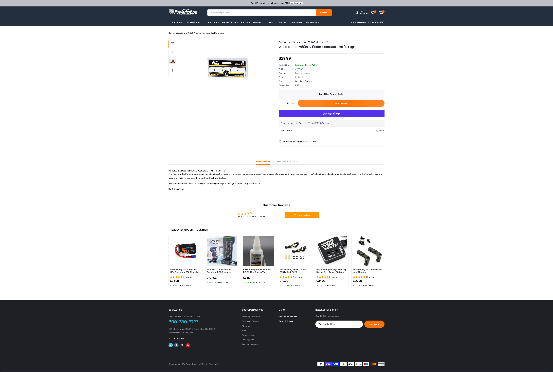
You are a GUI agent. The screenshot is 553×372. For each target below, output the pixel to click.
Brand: (282, 81)
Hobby (358, 22)
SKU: (281, 69)
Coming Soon (312, 22)
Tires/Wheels (194, 22)
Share (382, 130)
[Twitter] (170, 345)
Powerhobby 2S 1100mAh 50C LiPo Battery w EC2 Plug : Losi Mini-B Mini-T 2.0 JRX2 (185, 270)
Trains (270, 22)
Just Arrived (297, 22)
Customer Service (250, 321)
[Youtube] (188, 345)
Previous (168, 262)
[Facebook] (176, 345)
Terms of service (250, 344)
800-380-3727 (183, 321)
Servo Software (286, 321)
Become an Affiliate (288, 316)
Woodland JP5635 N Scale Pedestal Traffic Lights (318, 46)
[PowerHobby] (182, 12)
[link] (198, 240)
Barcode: (283, 73)
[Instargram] (182, 345)
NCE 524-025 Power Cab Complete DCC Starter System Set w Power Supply (221, 270)
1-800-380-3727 (376, 22)
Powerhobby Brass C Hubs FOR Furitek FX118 (293, 270)
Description (263, 161)
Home (171, 33)
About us (246, 326)
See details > (296, 3)
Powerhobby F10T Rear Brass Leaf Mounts (367, 270)
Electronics (212, 22)
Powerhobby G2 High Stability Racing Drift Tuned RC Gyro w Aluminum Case (331, 270)
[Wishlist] (373, 12)
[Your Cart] (382, 12)
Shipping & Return (287, 161)
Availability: (284, 65)
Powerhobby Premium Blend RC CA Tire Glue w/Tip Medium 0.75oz (257, 270)
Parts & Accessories (251, 22)
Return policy (248, 335)
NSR (297, 85)
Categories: (284, 85)
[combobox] (262, 13)
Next (384, 262)
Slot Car (282, 22)
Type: (281, 77)
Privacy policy (248, 339)
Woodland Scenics (303, 81)
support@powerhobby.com (180, 332)
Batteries (177, 22)
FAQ (244, 330)
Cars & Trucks (229, 22)
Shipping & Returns (251, 316)
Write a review (302, 214)
